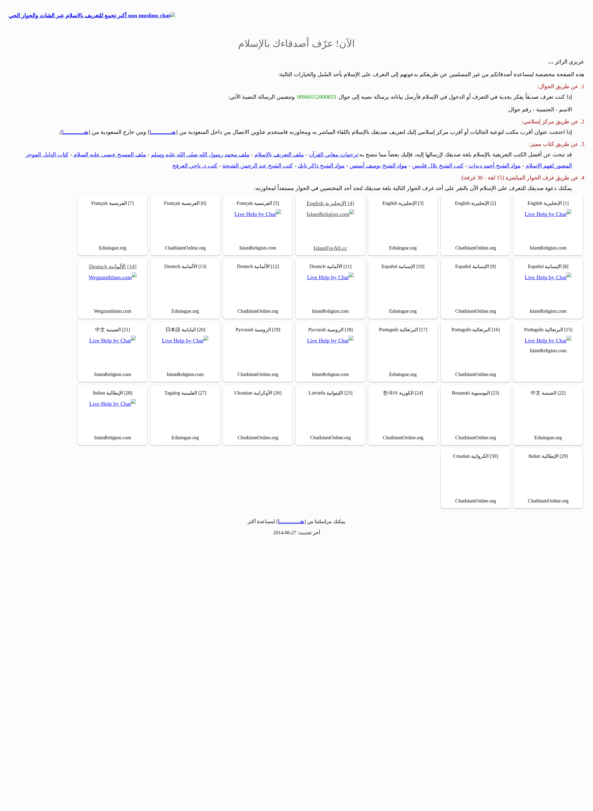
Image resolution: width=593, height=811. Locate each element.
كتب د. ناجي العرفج (194, 166)
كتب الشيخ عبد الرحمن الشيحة (257, 166)
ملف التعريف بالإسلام (279, 154)
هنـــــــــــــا (162, 132)
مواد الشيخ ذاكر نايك (321, 166)
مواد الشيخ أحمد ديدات (495, 166)
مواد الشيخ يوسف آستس (378, 166)
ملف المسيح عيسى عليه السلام (110, 154)
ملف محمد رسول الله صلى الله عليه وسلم (200, 154)
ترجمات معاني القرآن (333, 154)
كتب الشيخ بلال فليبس (438, 166)
